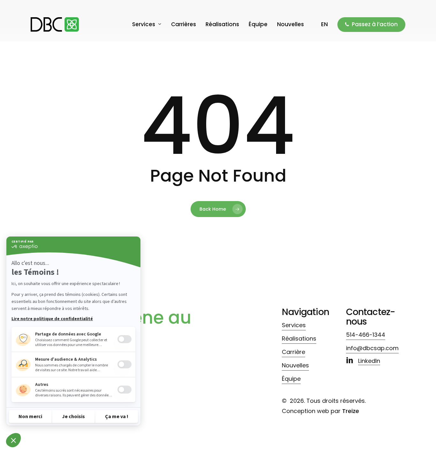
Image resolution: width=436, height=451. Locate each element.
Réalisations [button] (299, 338)
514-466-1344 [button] (365, 335)
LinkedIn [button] (369, 361)
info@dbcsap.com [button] (372, 348)
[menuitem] (324, 24)
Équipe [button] (291, 379)
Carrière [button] (293, 352)
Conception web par (320, 411)
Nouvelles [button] (295, 365)
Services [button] (294, 325)
